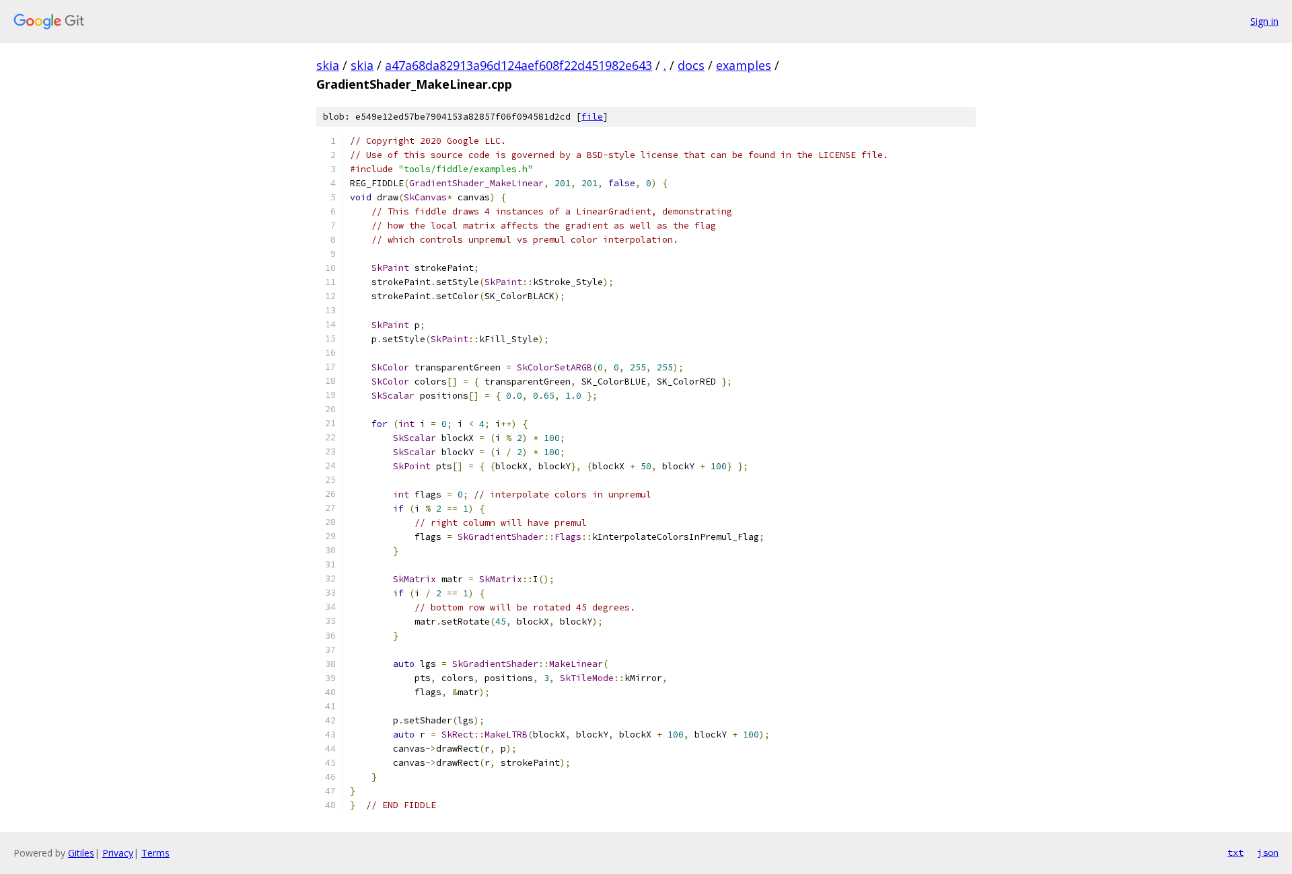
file (592, 116)
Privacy (117, 852)
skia (327, 65)
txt (1235, 852)
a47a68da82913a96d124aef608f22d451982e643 (518, 65)
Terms (155, 852)
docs (691, 65)
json (1268, 852)
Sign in (1264, 21)
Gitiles (81, 852)
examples (743, 65)
